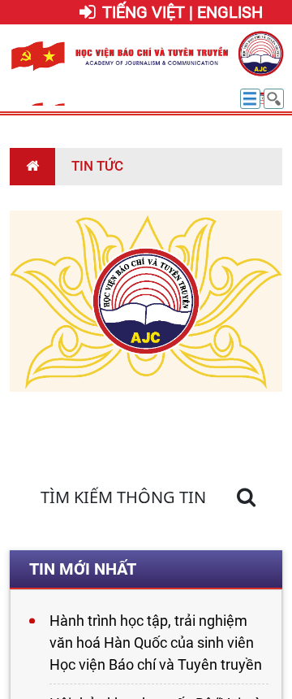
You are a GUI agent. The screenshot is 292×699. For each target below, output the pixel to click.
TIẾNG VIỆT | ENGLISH (182, 12)
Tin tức (97, 166)
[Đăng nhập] (87, 13)
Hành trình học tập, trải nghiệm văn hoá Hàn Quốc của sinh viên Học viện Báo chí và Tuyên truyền (155, 642)
